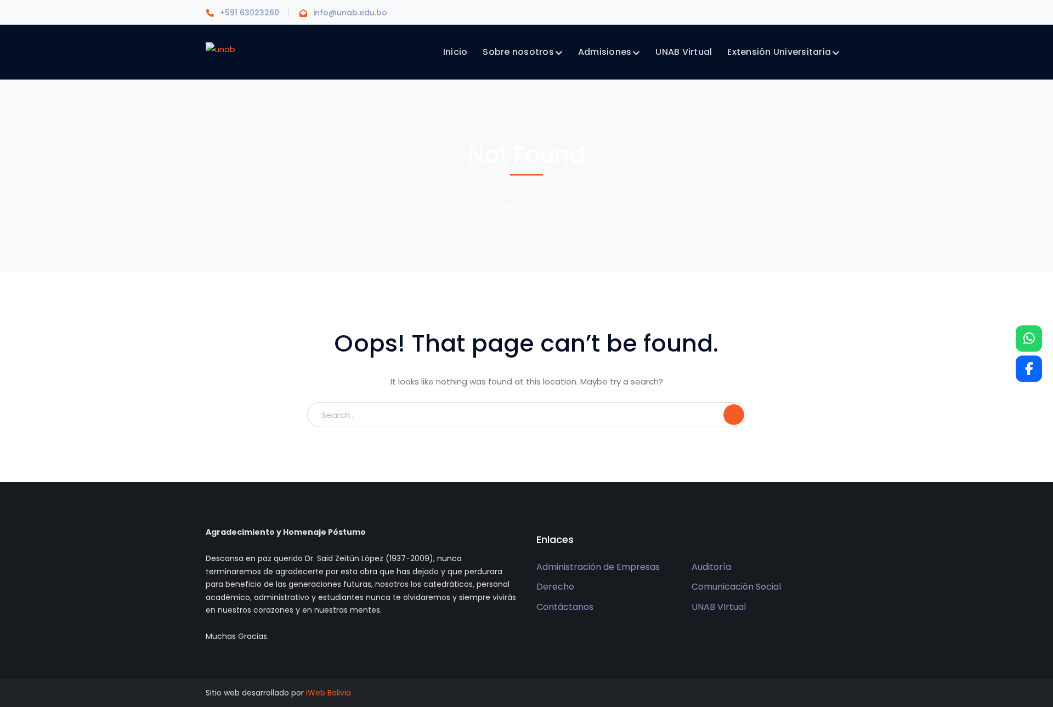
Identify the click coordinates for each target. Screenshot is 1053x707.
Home (501, 206)
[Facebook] (1029, 368)
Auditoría (711, 567)
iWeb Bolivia (328, 692)
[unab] (220, 48)
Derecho (555, 586)
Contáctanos (564, 607)
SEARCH (733, 414)
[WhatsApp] (1029, 338)
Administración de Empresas (598, 567)
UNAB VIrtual (719, 607)
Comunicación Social (736, 586)
